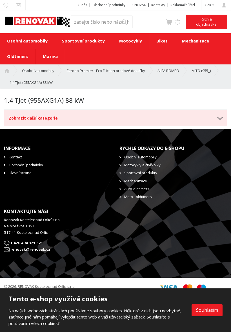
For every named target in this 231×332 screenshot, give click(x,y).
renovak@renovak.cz (30, 249)
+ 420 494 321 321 (26, 242)
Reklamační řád (182, 5)
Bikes (162, 41)
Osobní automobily (27, 41)
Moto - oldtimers (138, 196)
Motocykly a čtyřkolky (142, 164)
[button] (208, 5)
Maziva (50, 56)
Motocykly (130, 41)
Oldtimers (17, 56)
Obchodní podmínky (108, 5)
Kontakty (158, 5)
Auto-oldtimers (136, 188)
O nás (82, 5)
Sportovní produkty (83, 41)
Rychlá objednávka (206, 22)
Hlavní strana (20, 172)
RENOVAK (138, 5)
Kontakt (15, 157)
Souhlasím (207, 310)
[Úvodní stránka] (37, 21)
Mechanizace (195, 41)
